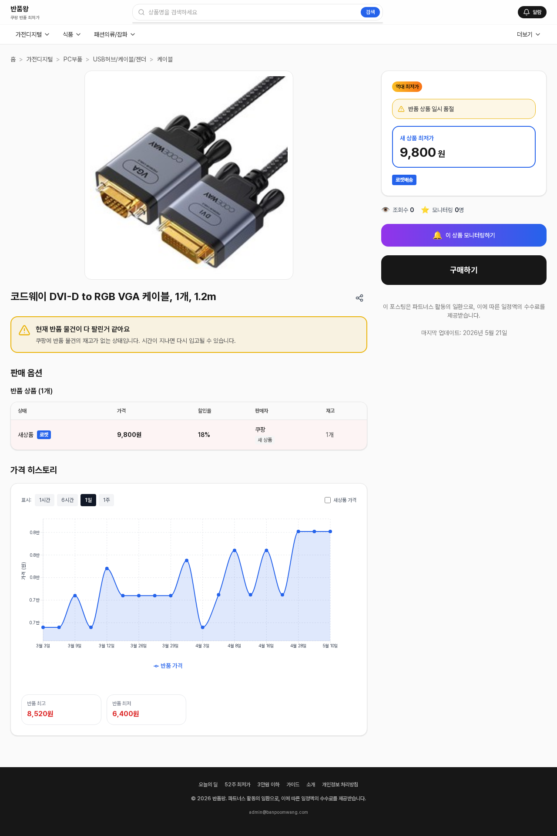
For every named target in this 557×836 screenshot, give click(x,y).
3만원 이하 (268, 785)
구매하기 (464, 269)
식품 (68, 34)
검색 (370, 12)
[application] (188, 600)
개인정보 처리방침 (340, 785)
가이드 (292, 785)
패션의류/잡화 (111, 34)
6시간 (67, 500)
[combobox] (258, 12)
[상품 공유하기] (359, 298)
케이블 (165, 59)
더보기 (525, 34)
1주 (106, 500)
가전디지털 (29, 34)
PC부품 (73, 59)
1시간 (44, 500)
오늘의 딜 (208, 785)
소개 (310, 785)
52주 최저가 (237, 785)
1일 (88, 500)
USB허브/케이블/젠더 (119, 59)
